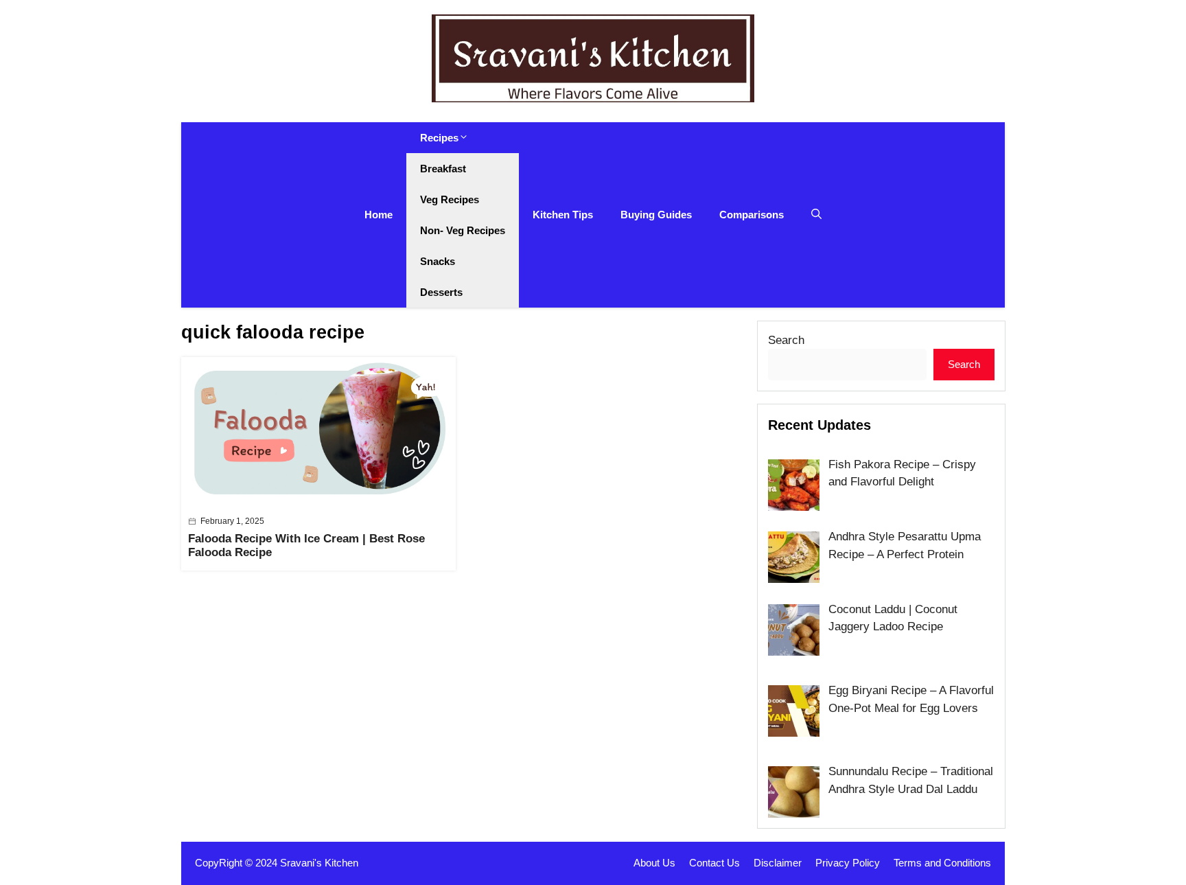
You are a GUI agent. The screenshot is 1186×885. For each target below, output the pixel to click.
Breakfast (443, 168)
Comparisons (751, 214)
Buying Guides (656, 214)
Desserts (441, 292)
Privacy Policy (847, 863)
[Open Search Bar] (816, 214)
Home (378, 214)
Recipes (439, 137)
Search (786, 340)
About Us (654, 863)
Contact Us (714, 863)
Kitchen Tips (563, 214)
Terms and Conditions (942, 863)
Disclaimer (778, 863)
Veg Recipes (449, 199)
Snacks (437, 261)
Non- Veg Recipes (462, 230)
